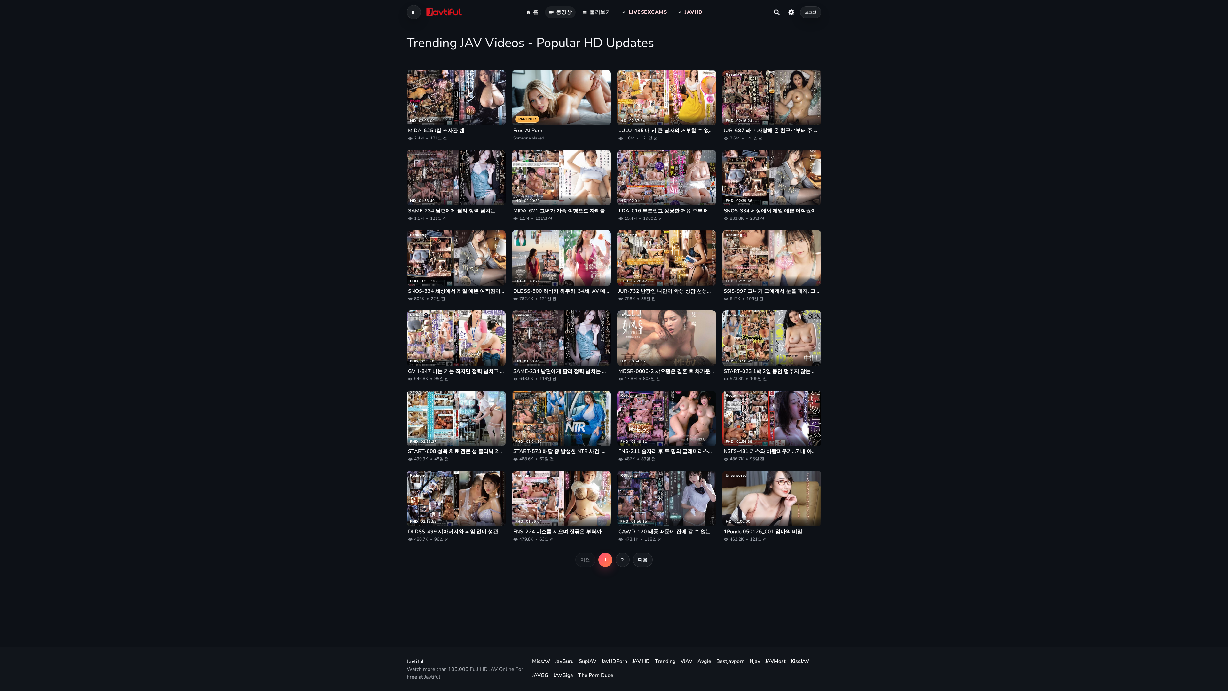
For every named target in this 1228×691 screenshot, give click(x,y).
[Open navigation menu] (414, 12)
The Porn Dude (595, 675)
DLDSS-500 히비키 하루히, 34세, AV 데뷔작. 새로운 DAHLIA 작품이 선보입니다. (561, 291)
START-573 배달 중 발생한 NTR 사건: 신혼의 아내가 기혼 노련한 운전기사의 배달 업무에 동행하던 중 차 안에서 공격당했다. (561, 451)
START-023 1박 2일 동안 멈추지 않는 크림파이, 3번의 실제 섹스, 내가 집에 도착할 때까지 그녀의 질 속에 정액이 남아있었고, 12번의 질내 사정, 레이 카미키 (772, 371)
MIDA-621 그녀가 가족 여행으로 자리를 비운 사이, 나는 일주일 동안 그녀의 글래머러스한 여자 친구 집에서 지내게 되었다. (561, 210)
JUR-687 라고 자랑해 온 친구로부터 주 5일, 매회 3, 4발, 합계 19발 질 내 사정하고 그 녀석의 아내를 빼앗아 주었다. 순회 (772, 130)
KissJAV (800, 661)
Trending (665, 661)
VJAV (686, 661)
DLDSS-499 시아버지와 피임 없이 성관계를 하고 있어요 (456, 531)
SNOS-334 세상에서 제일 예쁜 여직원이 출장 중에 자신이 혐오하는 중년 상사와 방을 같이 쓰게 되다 (772, 210)
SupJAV (587, 661)
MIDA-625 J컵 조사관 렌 (436, 130)
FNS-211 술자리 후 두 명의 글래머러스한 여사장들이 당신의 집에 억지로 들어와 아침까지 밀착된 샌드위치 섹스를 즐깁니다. (666, 451)
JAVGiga (563, 675)
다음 (643, 560)
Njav (755, 661)
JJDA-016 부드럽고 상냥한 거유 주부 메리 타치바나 (666, 210)
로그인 (810, 12)
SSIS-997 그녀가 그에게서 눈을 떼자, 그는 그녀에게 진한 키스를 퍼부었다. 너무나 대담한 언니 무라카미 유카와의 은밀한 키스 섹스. (772, 291)
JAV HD (641, 661)
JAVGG (540, 675)
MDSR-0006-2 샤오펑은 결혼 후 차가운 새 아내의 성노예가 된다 (666, 371)
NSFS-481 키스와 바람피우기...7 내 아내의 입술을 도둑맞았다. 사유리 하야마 (772, 451)
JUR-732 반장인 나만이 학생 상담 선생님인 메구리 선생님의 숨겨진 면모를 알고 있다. (666, 291)
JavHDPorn (614, 661)
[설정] (791, 12)
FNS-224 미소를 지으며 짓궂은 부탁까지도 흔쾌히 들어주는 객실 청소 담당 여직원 (561, 531)
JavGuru (564, 661)
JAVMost (775, 661)
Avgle (704, 661)
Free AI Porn (527, 130)
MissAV (541, 661)
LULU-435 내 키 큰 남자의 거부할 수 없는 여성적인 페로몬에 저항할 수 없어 (666, 130)
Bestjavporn (730, 661)
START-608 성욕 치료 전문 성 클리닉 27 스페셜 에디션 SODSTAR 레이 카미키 (456, 451)
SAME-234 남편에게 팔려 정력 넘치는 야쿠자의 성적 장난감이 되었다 (456, 210)
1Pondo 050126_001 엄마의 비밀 (763, 531)
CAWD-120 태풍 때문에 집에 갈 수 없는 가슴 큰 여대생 (666, 531)
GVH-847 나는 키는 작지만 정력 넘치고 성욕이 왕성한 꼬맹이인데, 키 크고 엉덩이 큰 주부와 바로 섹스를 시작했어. (456, 371)
